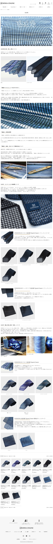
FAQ (40, 531)
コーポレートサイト (17, 531)
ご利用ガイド (33, 531)
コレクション (5, 9)
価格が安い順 (6, 507)
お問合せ (24, 539)
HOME (1, 9)
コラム (26, 531)
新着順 (14, 507)
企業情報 (18, 539)
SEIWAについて (8, 531)
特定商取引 (45, 531)
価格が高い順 (11, 507)
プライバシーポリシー (32, 539)
